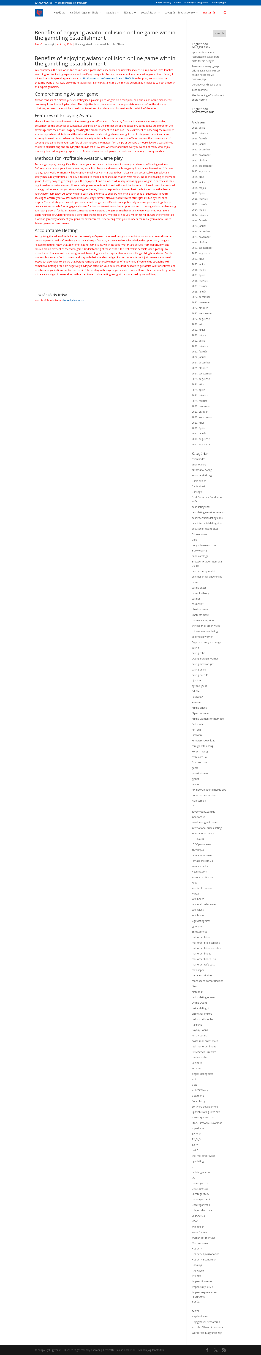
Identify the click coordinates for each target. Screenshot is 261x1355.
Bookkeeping (199, 550)
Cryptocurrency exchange (206, 642)
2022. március (200, 346)
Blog (194, 539)
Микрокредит (200, 1243)
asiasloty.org (199, 464)
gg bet (195, 778)
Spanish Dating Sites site (206, 1112)
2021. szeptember (202, 373)
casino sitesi (199, 587)
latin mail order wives (204, 904)
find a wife (198, 724)
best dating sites (201, 507)
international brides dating (207, 828)
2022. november (201, 302)
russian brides (200, 1057)
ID (193, 806)
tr (193, 1166)
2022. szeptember (202, 313)
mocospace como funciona (207, 981)
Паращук (197, 1265)
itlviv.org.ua (198, 849)
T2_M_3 (196, 1139)
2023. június (198, 264)
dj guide (196, 680)
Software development (205, 1106)
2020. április (198, 428)
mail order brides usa (204, 959)
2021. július (198, 384)
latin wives (198, 910)
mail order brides (201, 953)
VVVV (194, 1221)
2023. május (199, 269)
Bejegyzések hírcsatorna (206, 1322)
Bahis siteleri (199, 480)
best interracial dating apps (207, 518)
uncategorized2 (201, 1194)
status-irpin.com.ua (203, 1117)
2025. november (201, 155)
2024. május (199, 209)
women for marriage (204, 1237)
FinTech (196, 729)
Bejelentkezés (200, 1316)
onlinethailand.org (202, 1013)
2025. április (198, 193)
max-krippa (198, 970)
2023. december (201, 231)
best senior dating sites (205, 528)
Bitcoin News (199, 534)
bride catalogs (200, 556)
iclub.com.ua (199, 800)
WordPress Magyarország (207, 1332)
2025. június (198, 182)
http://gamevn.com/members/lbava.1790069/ (108, 78)
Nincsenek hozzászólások (109, 44)
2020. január (199, 433)
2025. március (200, 198)
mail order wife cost (203, 964)
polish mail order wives (205, 1041)
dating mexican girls (203, 664)
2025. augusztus (201, 171)
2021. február (199, 400)
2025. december (201, 149)
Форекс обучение (202, 1286)
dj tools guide (199, 686)
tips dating (198, 1161)
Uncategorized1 (201, 1188)
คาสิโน (196, 1302)
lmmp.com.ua (199, 931)
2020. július (198, 422)
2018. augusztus (201, 439)
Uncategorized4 (201, 1205)
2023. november (201, 237)
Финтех (196, 1275)
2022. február (199, 351)
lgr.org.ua (197, 926)
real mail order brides (204, 1046)
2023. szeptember (202, 247)
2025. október (200, 160)
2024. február (199, 220)
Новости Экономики (204, 1259)
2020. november (201, 406)
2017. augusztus (201, 444)
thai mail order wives (204, 1155)
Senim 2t (197, 1062)
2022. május (199, 335)
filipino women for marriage (208, 718)
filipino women (200, 713)
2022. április (198, 340)
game (195, 767)
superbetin (198, 1128)
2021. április (198, 389)
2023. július (198, 258)
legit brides (198, 915)
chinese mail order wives (206, 625)
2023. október (200, 242)
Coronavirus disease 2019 (206, 84)
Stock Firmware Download (207, 1123)
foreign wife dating (202, 746)
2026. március (200, 133)
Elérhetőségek (219, 3)
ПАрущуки (198, 1270)
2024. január (199, 226)
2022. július (198, 324)
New (194, 986)
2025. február (199, 204)
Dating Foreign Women (205, 658)
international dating (203, 833)
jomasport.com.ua (202, 860)
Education (197, 697)
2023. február (199, 286)
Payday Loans (200, 1030)
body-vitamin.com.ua (204, 545)
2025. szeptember (202, 165)
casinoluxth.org (200, 593)
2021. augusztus (201, 378)
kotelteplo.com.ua (202, 888)
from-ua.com (199, 762)
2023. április (198, 275)
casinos (196, 598)
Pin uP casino (199, 1035)
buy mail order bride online (207, 576)
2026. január (199, 144)
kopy (194, 882)
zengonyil (49, 44)
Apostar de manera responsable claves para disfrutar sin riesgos (205, 57)
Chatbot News (200, 609)
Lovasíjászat (148, 12)
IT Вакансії (198, 839)
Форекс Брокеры (202, 1281)
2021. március (200, 395)
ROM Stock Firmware (204, 1052)
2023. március (200, 280)
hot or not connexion (204, 795)
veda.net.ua (198, 1216)
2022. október (200, 308)
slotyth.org (198, 1095)
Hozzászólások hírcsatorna (207, 1327)
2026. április (198, 127)
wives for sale (200, 1232)
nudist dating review (203, 997)
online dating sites (202, 1008)
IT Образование (201, 844)
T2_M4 (196, 1144)
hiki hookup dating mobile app (209, 789)
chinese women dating (205, 631)
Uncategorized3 (201, 1199)
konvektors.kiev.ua (202, 877)
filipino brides (199, 707)
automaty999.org (202, 475)
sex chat (196, 1068)
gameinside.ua (200, 773)
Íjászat (128, 12)
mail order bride (201, 937)
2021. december (201, 362)
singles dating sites (202, 1073)
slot (194, 1079)
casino (195, 582)
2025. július (198, 176)
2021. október (200, 368)
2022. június (198, 329)
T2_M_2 (196, 1134)
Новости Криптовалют (205, 1254)
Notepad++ (198, 992)
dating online (199, 669)
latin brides (198, 899)
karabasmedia (200, 866)
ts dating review (201, 1172)
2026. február (199, 138)
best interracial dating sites (207, 523)
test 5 (195, 1150)
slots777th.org (200, 1090)
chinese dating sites (203, 620)
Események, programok (196, 3)
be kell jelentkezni (73, 300)
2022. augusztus (201, 319)
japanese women (202, 855)
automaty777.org (202, 469)
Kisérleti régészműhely (84, 12)
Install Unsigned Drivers (205, 822)
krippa (195, 893)
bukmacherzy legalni (203, 571)
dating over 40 (200, 675)
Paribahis (197, 1024)
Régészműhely (163, 3)
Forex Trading (200, 751)
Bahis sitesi (198, 486)
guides (195, 784)
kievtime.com (199, 871)
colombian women (202, 636)
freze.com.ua (199, 757)
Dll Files (196, 691)
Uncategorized (83, 44)
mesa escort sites (202, 975)
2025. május (199, 187)
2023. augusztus (201, 253)
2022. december (201, 297)
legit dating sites (201, 921)
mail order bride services (206, 942)
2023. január (199, 291)
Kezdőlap (59, 12)
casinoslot (197, 604)
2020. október (200, 411)
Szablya (111, 12)
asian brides (198, 459)
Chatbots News (201, 615)
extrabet (196, 702)
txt (193, 1177)
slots (194, 1084)
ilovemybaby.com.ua (203, 811)
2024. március (200, 215)
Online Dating (199, 1002)
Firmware (197, 735)
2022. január (199, 357)
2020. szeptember (202, 417)
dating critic (198, 653)
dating (195, 647)
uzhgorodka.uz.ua (202, 1210)
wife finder (198, 1226)
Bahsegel (197, 491)
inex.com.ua (198, 817)
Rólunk (177, 3)
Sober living (198, 1101)
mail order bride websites (206, 948)
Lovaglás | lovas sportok (180, 12)
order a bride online (203, 1019)
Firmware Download (203, 740)
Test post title (200, 90)
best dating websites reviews (208, 512)
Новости (197, 1248)
